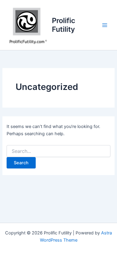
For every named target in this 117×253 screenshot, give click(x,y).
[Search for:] (58, 151)
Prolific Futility (63, 24)
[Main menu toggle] (104, 25)
